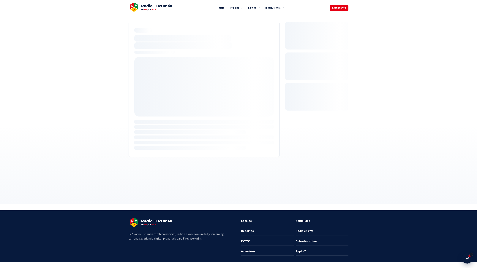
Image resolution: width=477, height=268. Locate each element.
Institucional (272, 7)
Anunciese (248, 251)
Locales (246, 221)
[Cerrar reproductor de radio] (471, 254)
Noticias (234, 7)
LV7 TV (245, 241)
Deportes (247, 231)
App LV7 (301, 251)
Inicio (221, 7)
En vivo (252, 7)
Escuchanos (339, 7)
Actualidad (303, 221)
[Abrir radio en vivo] (467, 258)
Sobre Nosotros (306, 241)
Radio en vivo (305, 231)
